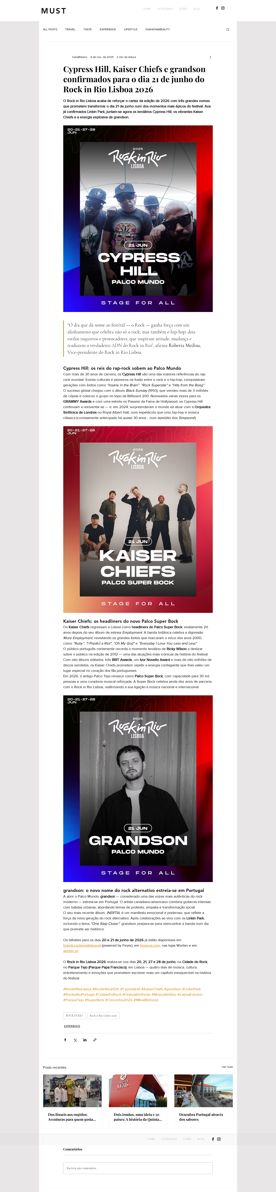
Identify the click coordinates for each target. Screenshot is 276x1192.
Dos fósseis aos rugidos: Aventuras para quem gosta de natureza (70, 1117)
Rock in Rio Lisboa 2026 (103, 1015)
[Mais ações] (210, 57)
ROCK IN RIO (74, 1015)
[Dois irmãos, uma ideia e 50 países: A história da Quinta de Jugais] (138, 1090)
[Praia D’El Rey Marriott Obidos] (203, 1090)
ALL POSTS (50, 29)
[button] (165, 9)
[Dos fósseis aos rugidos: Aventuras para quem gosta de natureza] (72, 1090)
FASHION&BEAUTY (157, 29)
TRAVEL (70, 29)
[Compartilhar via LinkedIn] (85, 1040)
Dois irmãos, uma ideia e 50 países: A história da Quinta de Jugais (136, 1117)
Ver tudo (227, 1066)
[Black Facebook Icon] (217, 8)
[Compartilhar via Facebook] (65, 1040)
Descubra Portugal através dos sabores (201, 1117)
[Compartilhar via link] (95, 1040)
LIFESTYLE (130, 29)
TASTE (87, 29)
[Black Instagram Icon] (223, 8)
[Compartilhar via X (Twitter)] (75, 1040)
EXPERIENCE (108, 29)
